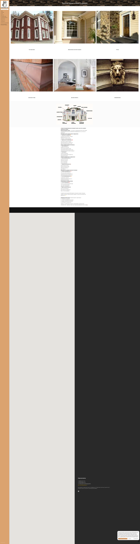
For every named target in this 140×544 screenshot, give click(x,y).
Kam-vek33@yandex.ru (82, 485)
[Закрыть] (138, 541)
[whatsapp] (78, 491)
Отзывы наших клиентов (4, 17)
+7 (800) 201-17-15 (3, 20)
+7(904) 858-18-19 (3, 21)
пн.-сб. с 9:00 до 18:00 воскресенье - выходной (4, 24)
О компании (2, 12)
